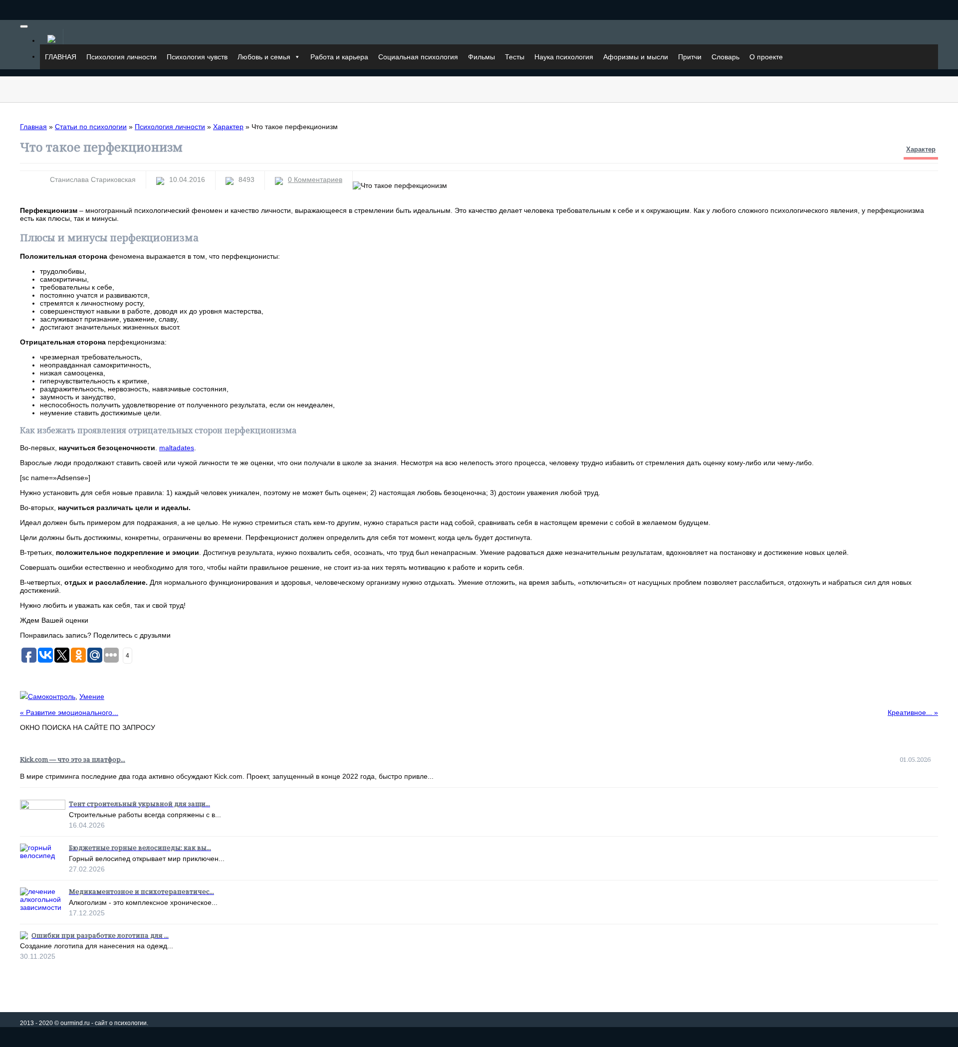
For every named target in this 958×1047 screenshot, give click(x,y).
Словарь (725, 57)
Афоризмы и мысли (635, 57)
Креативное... (913, 712)
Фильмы (481, 57)
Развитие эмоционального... (69, 712)
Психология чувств (197, 57)
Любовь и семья (264, 57)
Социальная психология (418, 57)
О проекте (766, 57)
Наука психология (563, 57)
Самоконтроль (51, 696)
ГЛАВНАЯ (60, 57)
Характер (921, 149)
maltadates (176, 448)
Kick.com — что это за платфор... (72, 759)
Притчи (690, 57)
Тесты (514, 57)
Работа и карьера (339, 57)
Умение (91, 696)
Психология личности (121, 57)
